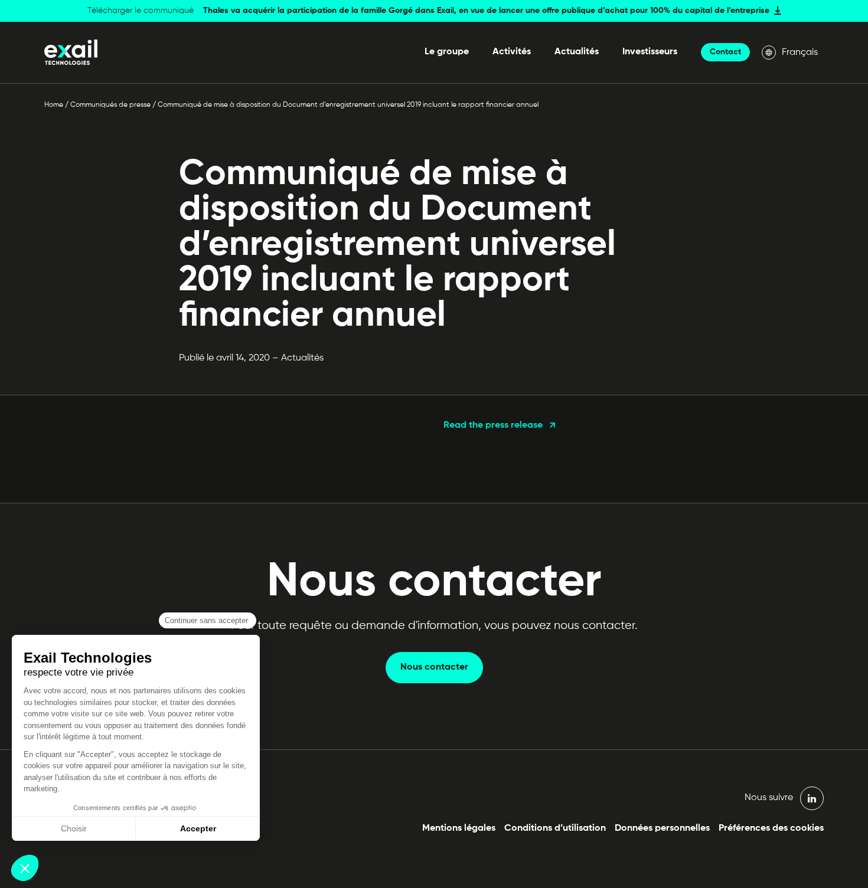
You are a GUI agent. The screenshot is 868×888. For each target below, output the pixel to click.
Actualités (576, 52)
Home (53, 105)
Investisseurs (649, 52)
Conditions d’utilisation (555, 828)
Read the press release (493, 425)
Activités (511, 52)
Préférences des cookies (771, 828)
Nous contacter (434, 667)
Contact (725, 52)
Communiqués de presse (110, 105)
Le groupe (447, 52)
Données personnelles (662, 828)
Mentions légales (458, 828)
